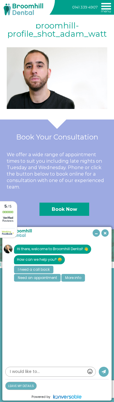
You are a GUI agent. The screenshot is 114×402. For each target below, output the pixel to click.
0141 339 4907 (85, 7)
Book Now (64, 209)
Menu (106, 11)
